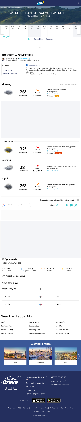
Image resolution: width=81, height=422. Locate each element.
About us (30, 386)
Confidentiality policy (56, 408)
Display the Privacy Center (41, 411)
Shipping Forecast (58, 381)
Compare (49, 39)
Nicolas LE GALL (24, 58)
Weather (3, 7)
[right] (79, 30)
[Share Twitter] (66, 205)
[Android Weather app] (54, 400)
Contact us (30, 390)
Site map (26, 408)
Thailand (8, 7)
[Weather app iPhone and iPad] (38, 400)
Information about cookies (39, 408)
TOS (19, 408)
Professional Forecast (60, 384)
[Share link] (57, 205)
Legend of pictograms (35, 394)
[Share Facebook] (62, 205)
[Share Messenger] (71, 205)
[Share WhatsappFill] (75, 205)
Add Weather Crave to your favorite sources (18, 205)
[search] (77, 3)
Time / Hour (38, 39)
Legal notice (12, 408)
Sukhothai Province (16, 7)
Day (29, 39)
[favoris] (70, 13)
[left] (2, 30)
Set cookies (69, 408)
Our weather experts (35, 383)
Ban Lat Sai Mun (26, 7)
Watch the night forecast (68, 84)
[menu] (3, 3)
